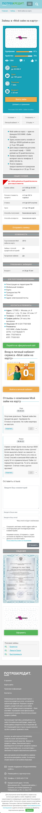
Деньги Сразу (15, 650)
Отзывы (29, 122)
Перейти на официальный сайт (21, 345)
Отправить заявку (21, 227)
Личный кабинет (11, 122)
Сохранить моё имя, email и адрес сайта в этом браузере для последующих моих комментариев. (21, 529)
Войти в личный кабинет (21, 389)
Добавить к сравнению (21, 104)
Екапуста (13, 647)
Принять (29, 810)
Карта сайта (8, 685)
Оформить (21, 632)
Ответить (9, 429)
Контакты (8, 693)
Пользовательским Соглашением (18, 541)
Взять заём (21, 99)
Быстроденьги (16, 654)
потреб (13, 3)
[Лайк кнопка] (31, 428)
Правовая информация (12, 689)
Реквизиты (29, 117)
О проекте (8, 680)
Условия (11, 117)
